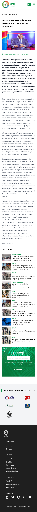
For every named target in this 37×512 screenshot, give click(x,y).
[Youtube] (30, 497)
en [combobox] (29, 4)
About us (9, 446)
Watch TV (9, 481)
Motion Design (11, 468)
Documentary (11, 465)
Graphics (9, 462)
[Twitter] (12, 497)
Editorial (9, 459)
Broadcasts (10, 487)
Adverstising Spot (12, 471)
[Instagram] (18, 497)
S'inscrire (18, 370)
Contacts (9, 449)
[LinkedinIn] (24, 497)
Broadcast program (13, 484)
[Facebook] (7, 497)
